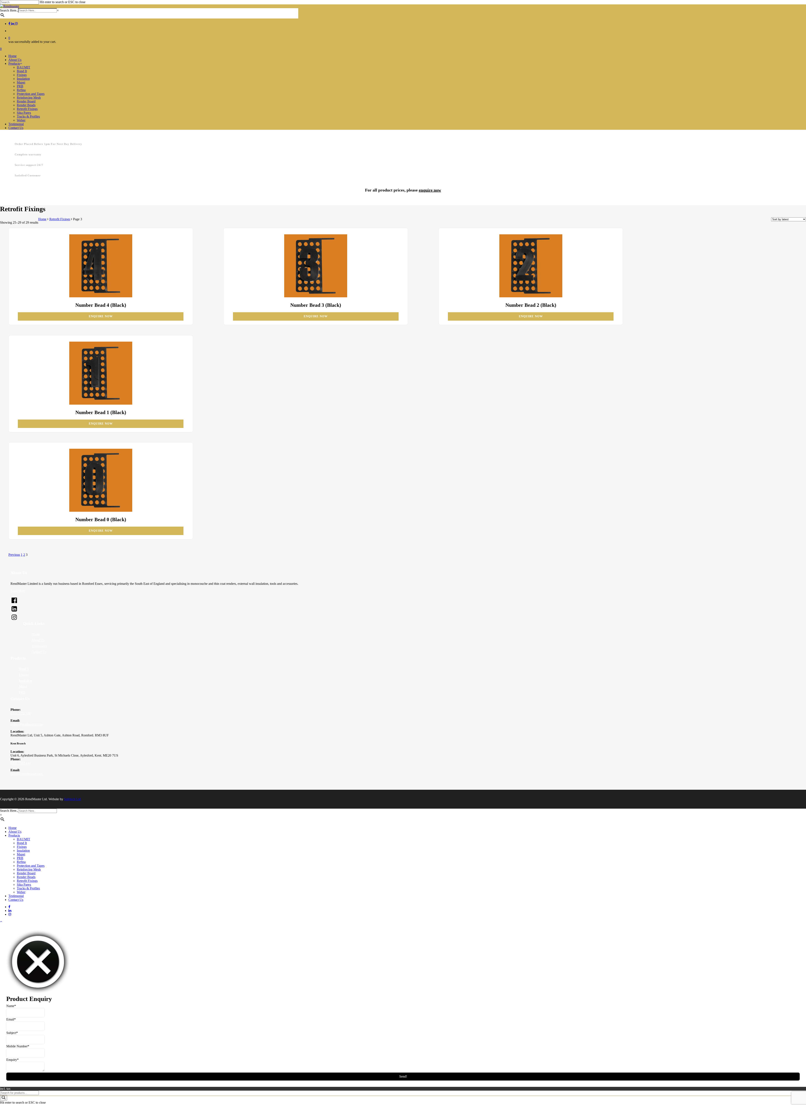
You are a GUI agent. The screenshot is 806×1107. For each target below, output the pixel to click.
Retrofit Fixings (59, 219)
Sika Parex (24, 884)
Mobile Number (17, 1046)
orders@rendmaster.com (26, 724)
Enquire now (101, 316)
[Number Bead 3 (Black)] (315, 266)
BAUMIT (23, 839)
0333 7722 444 (20, 763)
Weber (21, 892)
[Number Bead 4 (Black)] (100, 266)
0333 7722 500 (20, 713)
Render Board (26, 873)
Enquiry (12, 1059)
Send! (403, 1076)
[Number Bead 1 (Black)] (100, 373)
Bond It (24, 669)
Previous (14, 554)
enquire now (430, 190)
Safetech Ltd (72, 799)
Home (42, 219)
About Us (37, 640)
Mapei (23, 686)
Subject (12, 1033)
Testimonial (39, 646)
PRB (22, 692)
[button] (1, 921)
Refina (21, 862)
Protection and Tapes (30, 865)
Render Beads (26, 877)
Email (11, 1019)
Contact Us (38, 652)
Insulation (25, 680)
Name (11, 1006)
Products (14, 835)
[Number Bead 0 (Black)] (100, 481)
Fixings (24, 675)
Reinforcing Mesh (29, 869)
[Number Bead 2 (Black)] (530, 266)
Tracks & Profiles (28, 888)
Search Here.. (9, 10)
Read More (17, 591)
